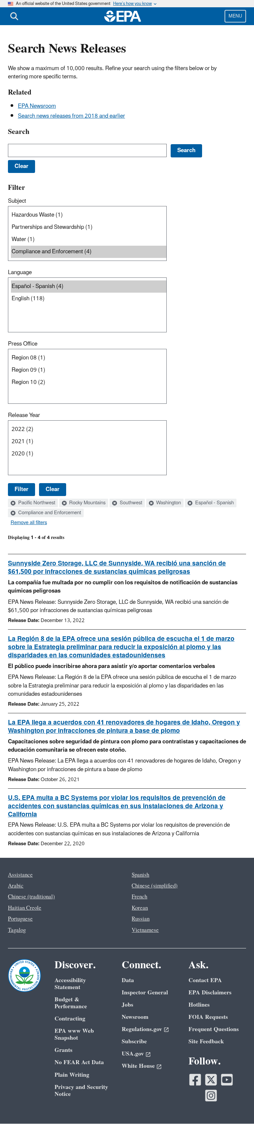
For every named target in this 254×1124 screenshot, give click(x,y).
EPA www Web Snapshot (74, 1034)
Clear (53, 489)
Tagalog (17, 930)
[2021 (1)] (88, 442)
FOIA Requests (208, 1017)
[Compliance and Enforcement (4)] (88, 252)
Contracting (70, 1018)
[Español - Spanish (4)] (88, 286)
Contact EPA (205, 980)
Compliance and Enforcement (49, 513)
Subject (17, 201)
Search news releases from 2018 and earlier (71, 116)
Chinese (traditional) (31, 897)
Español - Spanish (214, 503)
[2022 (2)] (88, 429)
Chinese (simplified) (155, 886)
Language (20, 272)
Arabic (15, 886)
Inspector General (145, 992)
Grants (63, 1050)
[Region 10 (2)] (88, 382)
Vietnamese (145, 930)
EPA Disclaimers (210, 992)
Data (128, 980)
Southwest (130, 503)
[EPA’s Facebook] (195, 1079)
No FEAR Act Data (79, 1062)
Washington (168, 503)
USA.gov (133, 1053)
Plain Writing (72, 1074)
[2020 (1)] (88, 454)
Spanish (140, 875)
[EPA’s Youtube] (226, 1079)
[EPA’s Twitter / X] (211, 1079)
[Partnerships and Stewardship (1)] (88, 227)
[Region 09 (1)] (88, 370)
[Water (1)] (88, 239)
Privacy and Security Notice (81, 1091)
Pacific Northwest (36, 503)
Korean (140, 908)
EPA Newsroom (37, 106)
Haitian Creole (24, 908)
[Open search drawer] (14, 16)
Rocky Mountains (87, 503)
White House (138, 1065)
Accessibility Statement (70, 984)
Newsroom (135, 1017)
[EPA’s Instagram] (211, 1095)
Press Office (22, 344)
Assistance (20, 875)
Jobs (127, 1004)
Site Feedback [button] (206, 1041)
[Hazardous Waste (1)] (88, 215)
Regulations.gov (142, 1029)
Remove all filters (29, 523)
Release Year (24, 415)
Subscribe (134, 1041)
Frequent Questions (214, 1029)
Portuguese (20, 919)
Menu (235, 16)
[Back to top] (235, 1105)
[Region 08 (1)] (88, 358)
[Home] (123, 16)
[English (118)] (88, 299)
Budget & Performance (71, 1003)
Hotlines (199, 1004)
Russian (140, 919)
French (139, 897)
